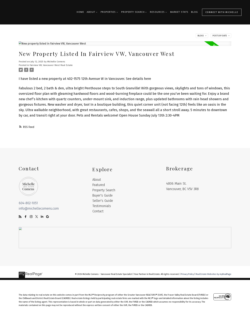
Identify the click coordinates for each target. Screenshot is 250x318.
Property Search (133, 12)
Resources (157, 12)
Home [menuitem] (80, 12)
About (91, 12)
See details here (138, 79)
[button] (221, 12)
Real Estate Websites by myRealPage (213, 274)
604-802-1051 (28, 203)
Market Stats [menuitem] (179, 12)
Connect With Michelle (221, 12)
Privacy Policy (187, 274)
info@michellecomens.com (39, 208)
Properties (108, 12)
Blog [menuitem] (194, 12)
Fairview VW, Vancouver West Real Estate (51, 65)
